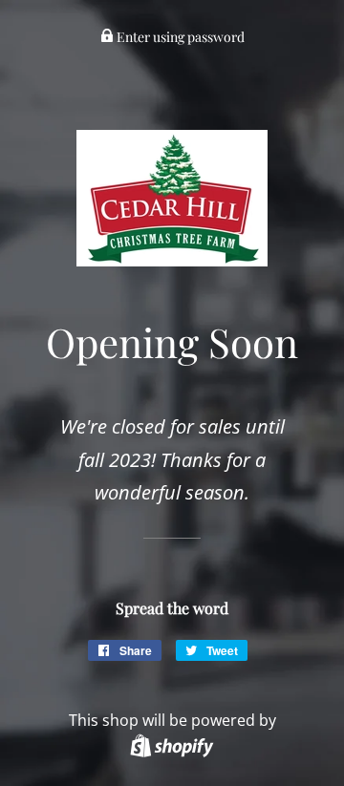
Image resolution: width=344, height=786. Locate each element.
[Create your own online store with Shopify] (171, 744)
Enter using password (179, 37)
